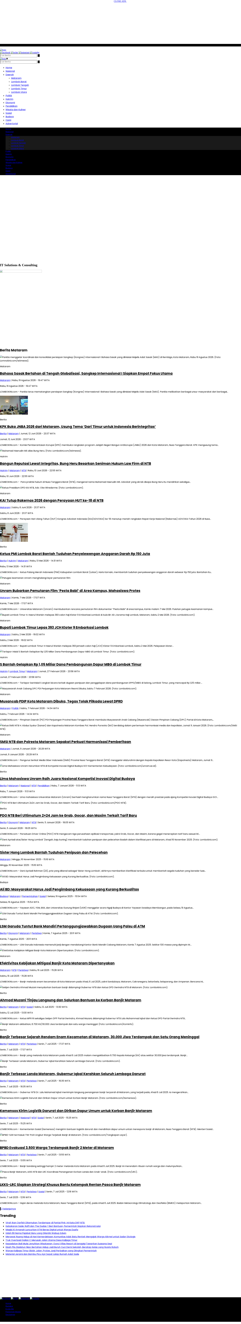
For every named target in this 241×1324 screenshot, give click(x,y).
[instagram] (24, 52)
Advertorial (12, 123)
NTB (24, 470)
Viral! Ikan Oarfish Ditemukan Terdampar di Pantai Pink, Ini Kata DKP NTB (45, 1222)
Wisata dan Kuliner (16, 109)
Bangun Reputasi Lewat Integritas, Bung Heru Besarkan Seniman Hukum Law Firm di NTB (75, 463)
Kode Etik (10, 1309)
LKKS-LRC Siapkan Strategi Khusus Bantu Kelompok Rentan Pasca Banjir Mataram (70, 1184)
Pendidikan (11, 106)
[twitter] (14, 52)
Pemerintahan (30, 896)
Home (9, 67)
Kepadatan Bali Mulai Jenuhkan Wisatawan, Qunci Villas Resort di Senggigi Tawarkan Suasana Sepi (59, 1243)
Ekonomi (10, 102)
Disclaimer (10, 1314)
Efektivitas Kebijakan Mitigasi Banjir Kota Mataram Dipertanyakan (57, 963)
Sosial (9, 113)
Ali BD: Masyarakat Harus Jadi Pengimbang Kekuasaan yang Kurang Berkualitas (69, 889)
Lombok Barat (19, 81)
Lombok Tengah (20, 85)
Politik (9, 95)
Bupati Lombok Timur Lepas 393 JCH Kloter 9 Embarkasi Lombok (54, 627)
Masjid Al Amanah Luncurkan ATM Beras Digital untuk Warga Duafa (42, 1229)
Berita (3, 433)
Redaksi (9, 1306)
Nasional (10, 71)
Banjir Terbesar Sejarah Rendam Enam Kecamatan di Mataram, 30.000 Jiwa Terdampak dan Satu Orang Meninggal (99, 1037)
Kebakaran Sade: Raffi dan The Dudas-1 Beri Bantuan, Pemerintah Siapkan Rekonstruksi (53, 1226)
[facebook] (5, 52)
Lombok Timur (19, 88)
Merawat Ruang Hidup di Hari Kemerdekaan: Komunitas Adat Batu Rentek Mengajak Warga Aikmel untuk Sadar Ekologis (70, 1236)
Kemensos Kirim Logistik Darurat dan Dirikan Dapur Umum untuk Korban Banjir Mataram (76, 1110)
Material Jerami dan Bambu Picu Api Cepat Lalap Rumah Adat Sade (42, 1254)
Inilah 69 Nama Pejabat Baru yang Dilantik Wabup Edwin (36, 1233)
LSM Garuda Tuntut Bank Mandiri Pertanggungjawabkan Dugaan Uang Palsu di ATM (72, 926)
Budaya (10, 116)
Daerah (10, 74)
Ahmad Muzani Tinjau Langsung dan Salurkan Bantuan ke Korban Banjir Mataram (70, 1000)
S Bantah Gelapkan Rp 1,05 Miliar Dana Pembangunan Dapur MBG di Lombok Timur (70, 664)
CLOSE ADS (120, 1)
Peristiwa (37, 933)
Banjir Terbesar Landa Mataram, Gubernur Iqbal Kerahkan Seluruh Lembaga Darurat (73, 1074)
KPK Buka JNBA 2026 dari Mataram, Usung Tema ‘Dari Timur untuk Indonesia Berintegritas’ (78, 426)
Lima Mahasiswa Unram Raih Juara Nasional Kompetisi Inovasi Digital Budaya (67, 778)
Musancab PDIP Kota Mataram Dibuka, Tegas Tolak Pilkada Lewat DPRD (61, 701)
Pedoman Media (13, 1311)
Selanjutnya (9, 1208)
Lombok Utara (19, 92)
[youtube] (34, 52)
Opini (8, 120)
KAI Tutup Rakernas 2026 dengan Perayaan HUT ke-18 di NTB (51, 500)
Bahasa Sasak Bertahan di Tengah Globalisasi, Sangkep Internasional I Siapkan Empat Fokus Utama (86, 373)
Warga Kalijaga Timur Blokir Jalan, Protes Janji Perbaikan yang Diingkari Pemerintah (51, 1250)
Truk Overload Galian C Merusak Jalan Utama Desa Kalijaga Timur (41, 1240)
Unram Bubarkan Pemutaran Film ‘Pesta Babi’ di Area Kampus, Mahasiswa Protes (70, 590)
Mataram (16, 78)
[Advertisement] (120, 22)
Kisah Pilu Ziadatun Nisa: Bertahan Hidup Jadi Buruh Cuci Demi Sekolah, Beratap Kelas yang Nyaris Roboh (62, 1247)
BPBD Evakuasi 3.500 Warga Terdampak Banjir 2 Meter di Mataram (57, 1147)
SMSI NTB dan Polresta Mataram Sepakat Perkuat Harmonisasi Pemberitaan (65, 741)
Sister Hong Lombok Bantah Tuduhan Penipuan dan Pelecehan (54, 852)
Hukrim (9, 99)
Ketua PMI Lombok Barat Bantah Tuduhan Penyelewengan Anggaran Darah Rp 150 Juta (75, 553)
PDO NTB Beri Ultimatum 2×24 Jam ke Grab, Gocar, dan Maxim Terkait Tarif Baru (68, 815)
